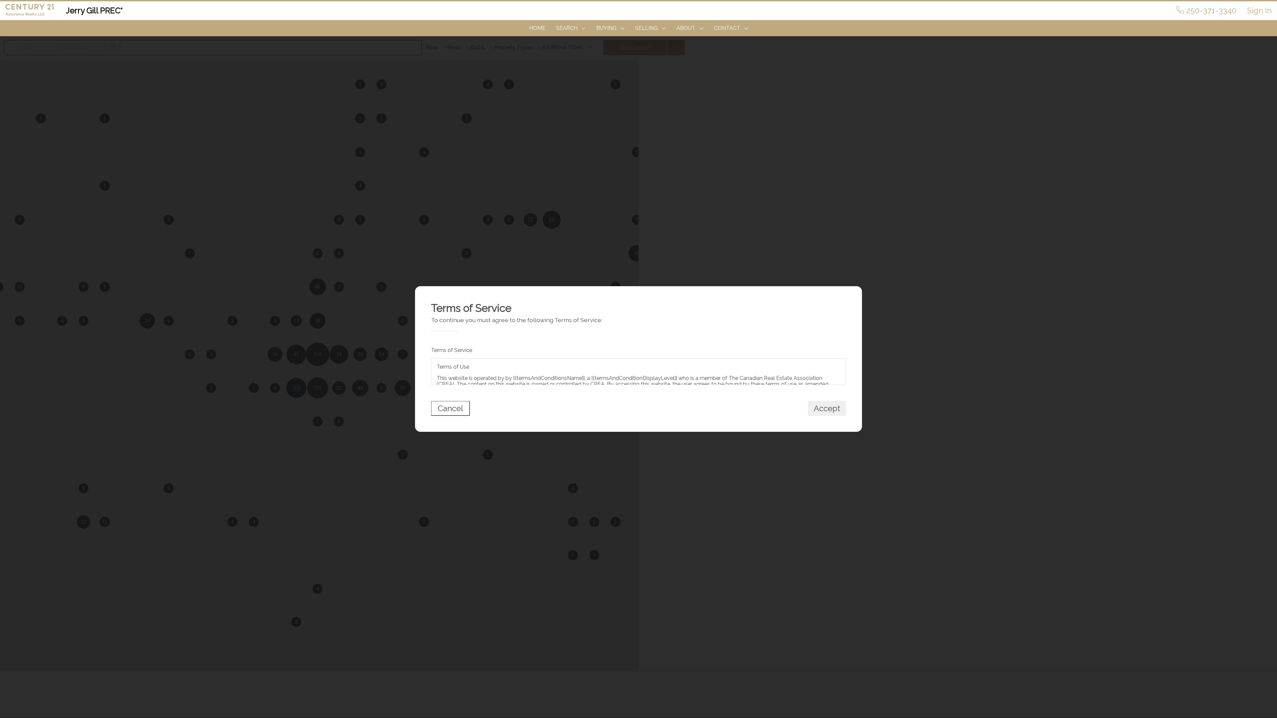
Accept (827, 408)
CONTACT (727, 28)
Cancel (450, 408)
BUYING (606, 28)
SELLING (646, 28)
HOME (537, 28)
